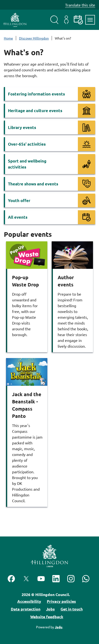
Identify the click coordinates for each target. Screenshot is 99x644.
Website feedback (46, 616)
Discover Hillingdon (34, 38)
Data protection (25, 608)
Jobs (50, 608)
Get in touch (72, 608)
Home (8, 38)
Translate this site (80, 4)
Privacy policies (61, 601)
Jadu (58, 627)
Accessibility (29, 601)
